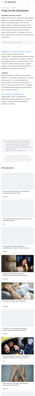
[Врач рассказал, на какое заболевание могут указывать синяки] (17, 377)
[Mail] (6, 2)
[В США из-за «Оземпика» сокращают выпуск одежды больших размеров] (17, 323)
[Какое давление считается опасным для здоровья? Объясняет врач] (17, 185)
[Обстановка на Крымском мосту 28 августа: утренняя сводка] (17, 213)
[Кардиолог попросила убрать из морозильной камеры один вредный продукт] (17, 268)
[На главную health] (11, 2)
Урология (13, 7)
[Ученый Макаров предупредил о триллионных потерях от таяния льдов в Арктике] (17, 240)
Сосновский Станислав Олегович (19, 51)
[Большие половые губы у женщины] (17, 295)
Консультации (5, 7)
